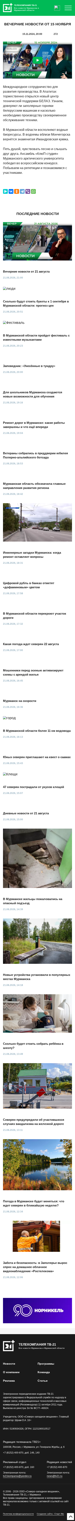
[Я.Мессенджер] (5, 191)
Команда (44, 1372)
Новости (9, 1363)
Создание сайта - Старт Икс (50, 1514)
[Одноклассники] (16, 191)
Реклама (9, 1380)
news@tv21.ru (54, 1476)
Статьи (43, 1380)
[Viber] (27, 191)
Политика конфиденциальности (18, 1514)
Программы (46, 1363)
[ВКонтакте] (11, 191)
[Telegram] (22, 191)
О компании (11, 1372)
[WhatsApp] (33, 191)
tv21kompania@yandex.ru (17, 1476)
